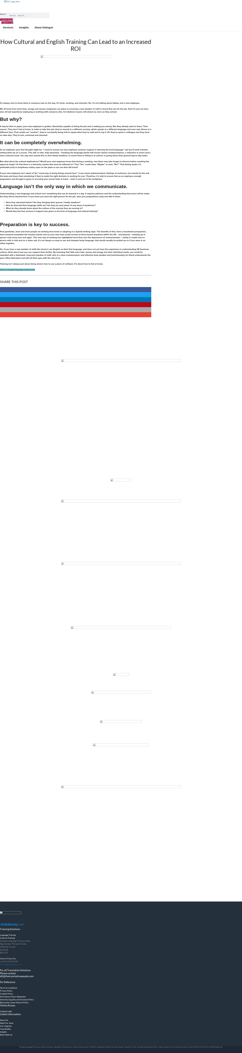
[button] (75, 289)
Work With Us (6, 1035)
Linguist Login (6, 1011)
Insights (3, 1032)
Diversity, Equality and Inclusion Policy (17, 999)
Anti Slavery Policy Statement (13, 996)
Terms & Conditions (8, 988)
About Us (4, 1020)
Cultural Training (7, 938)
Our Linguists (6, 1026)
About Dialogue (43, 27)
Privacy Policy (6, 991)
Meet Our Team (6, 1023)
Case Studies (5, 1029)
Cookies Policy (6, 993)
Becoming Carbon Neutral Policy (14, 1002)
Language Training (8, 935)
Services (8, 27)
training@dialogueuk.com (10, 964)
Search (3, 14)
